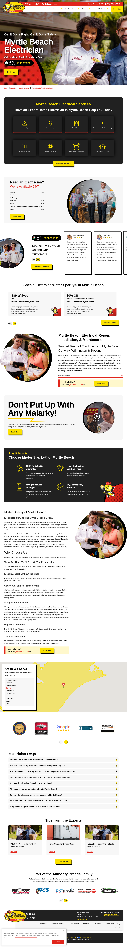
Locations (13, 88)
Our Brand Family (113, 924)
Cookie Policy (32, 937)
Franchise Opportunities (79, 924)
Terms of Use (72, 937)
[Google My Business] (33, 918)
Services (43, 924)
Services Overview (63, 164)
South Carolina (24, 88)
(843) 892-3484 (112, 4)
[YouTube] (30, 914)
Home (6, 88)
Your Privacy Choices (85, 937)
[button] (96, 417)
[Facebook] (30, 918)
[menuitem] (45, 9)
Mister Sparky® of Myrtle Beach (42, 88)
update (55, 3)
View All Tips (63, 861)
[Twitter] (27, 918)
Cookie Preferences (21, 937)
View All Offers (110, 322)
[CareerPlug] (27, 914)
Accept (58, 941)
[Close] (64, 931)
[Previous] (33, 259)
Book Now (117, 9)
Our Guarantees (58, 924)
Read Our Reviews (42, 267)
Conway (9, 688)
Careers (97, 924)
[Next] (38, 259)
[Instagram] (33, 914)
